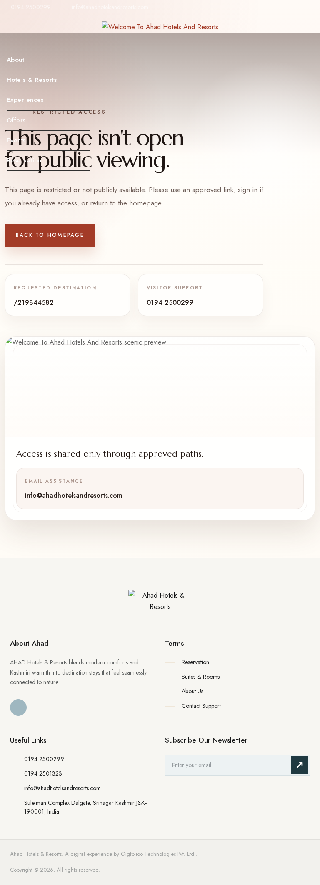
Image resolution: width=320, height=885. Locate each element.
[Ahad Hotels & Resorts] (160, 601)
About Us (192, 691)
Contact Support (201, 706)
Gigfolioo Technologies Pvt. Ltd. (158, 854)
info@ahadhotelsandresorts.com (110, 7)
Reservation (24, 160)
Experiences (25, 99)
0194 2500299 (31, 7)
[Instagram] (306, 14)
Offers (16, 120)
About (15, 59)
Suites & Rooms (201, 676)
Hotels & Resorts (32, 79)
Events (16, 140)
